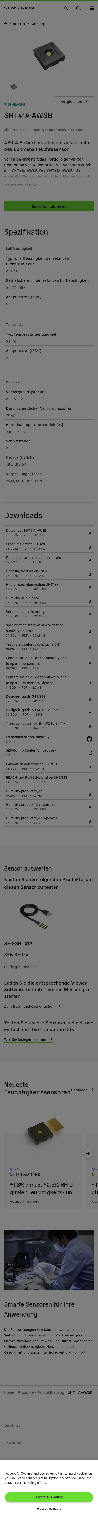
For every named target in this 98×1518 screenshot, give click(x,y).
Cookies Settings (49, 1509)
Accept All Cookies (49, 1497)
